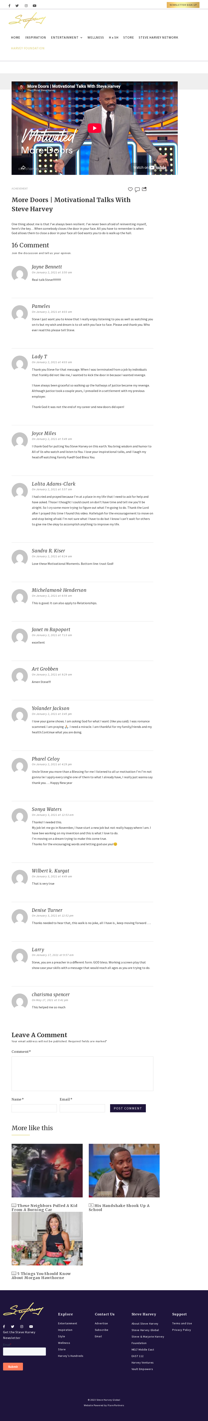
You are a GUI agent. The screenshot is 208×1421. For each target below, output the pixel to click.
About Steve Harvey (145, 1323)
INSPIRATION (35, 37)
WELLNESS (96, 37)
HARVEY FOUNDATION (28, 48)
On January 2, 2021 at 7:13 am (52, 635)
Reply (37, 290)
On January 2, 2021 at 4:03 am (52, 312)
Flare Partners (116, 1405)
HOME (15, 37)
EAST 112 (138, 1356)
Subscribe (101, 1330)
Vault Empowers (142, 1369)
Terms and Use (182, 1323)
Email (66, 1099)
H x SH (114, 37)
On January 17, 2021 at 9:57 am (53, 955)
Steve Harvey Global (145, 1330)
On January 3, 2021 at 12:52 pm (53, 915)
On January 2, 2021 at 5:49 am (52, 439)
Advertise (101, 1323)
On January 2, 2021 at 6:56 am (52, 595)
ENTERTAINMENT (64, 37)
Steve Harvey (144, 1314)
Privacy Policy (181, 1330)
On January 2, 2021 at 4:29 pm (52, 764)
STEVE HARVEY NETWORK (158, 37)
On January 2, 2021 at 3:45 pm (52, 714)
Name (18, 1099)
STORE (128, 37)
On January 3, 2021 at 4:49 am (52, 876)
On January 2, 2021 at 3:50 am (52, 272)
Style (61, 1336)
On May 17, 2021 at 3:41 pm (50, 1000)
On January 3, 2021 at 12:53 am (53, 815)
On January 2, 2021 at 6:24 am (52, 556)
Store (62, 1349)
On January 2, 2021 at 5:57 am (52, 489)
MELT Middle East (143, 1349)
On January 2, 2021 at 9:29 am (52, 674)
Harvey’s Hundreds (70, 1356)
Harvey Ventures (143, 1362)
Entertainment (67, 1323)
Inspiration (65, 1330)
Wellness (64, 1343)
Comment (21, 1052)
